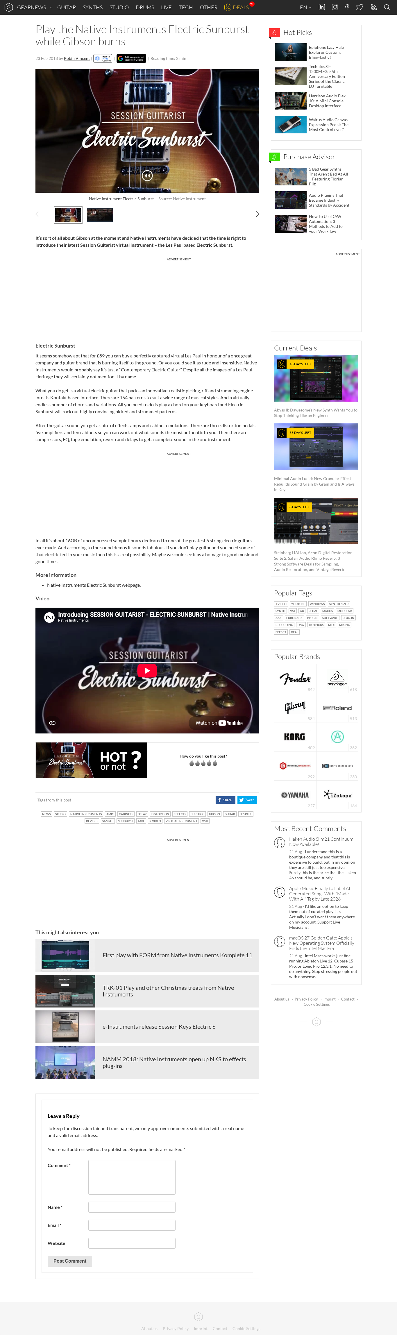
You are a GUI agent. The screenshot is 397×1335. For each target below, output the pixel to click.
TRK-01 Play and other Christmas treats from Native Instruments (168, 991)
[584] (295, 707)
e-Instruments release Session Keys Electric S (159, 1026)
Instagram (335, 7)
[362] (337, 736)
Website (56, 1243)
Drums (145, 7)
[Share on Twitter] (247, 800)
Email (54, 1225)
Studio (119, 7)
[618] (337, 678)
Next (254, 214)
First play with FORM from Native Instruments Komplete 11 (178, 954)
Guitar (66, 7)
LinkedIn (322, 7)
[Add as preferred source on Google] (131, 58)
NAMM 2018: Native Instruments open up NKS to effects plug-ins (174, 1062)
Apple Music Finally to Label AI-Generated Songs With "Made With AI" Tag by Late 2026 (320, 893)
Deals (241, 7)
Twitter (359, 7)
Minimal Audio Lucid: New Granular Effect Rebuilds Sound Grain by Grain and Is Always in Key (314, 461)
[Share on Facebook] (225, 800)
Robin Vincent (77, 58)
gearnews (31, 7)
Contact (348, 999)
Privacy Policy (306, 999)
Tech (186, 7)
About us (281, 999)
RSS (373, 7)
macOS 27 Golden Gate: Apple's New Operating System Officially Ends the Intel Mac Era (321, 943)
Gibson (83, 238)
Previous (40, 214)
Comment (59, 1165)
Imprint (329, 999)
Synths (93, 7)
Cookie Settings (317, 1004)
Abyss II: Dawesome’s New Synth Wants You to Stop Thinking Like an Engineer (315, 390)
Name (55, 1207)
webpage (131, 585)
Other (208, 7)
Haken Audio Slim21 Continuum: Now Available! (322, 841)
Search (388, 7)
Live (166, 7)
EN (304, 7)
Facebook (347, 7)
